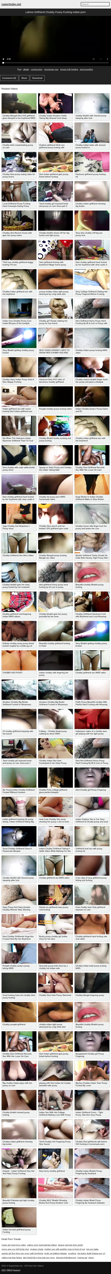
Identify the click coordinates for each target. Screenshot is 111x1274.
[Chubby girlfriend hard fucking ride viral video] (92, 924)
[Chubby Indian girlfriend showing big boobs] (92, 191)
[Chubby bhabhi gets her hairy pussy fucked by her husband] (19, 572)
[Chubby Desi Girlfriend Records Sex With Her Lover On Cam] (92, 455)
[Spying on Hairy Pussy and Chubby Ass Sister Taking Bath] (55, 455)
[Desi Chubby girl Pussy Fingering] (92, 778)
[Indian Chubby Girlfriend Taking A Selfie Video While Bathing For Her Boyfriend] (55, 836)
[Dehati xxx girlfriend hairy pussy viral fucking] (55, 895)
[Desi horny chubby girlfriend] (55, 1159)
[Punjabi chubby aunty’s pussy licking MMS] (19, 953)
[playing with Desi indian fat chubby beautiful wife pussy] (55, 1071)
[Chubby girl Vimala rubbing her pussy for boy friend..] (55, 309)
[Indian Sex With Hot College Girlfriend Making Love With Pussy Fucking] (55, 1100)
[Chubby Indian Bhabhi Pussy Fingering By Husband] (92, 1159)
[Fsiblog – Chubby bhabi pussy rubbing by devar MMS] (55, 719)
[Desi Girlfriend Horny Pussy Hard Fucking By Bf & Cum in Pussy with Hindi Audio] (92, 309)
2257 (3, 1270)
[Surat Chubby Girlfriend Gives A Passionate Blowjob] (19, 836)
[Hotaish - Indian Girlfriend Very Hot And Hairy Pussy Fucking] (19, 1159)
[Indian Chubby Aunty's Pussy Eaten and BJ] (92, 396)
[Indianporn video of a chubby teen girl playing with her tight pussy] (92, 719)
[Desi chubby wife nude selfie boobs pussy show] (19, 455)
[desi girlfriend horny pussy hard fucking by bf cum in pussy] (55, 572)
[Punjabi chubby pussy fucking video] (55, 396)
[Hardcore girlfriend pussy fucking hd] (92, 162)
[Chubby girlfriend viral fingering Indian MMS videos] (19, 602)
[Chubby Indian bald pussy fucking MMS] (92, 953)
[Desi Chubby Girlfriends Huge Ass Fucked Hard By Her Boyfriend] (19, 924)
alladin (26, 69)
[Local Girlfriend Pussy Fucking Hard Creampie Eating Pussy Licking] (19, 191)
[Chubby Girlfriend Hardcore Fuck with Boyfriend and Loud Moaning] (92, 602)
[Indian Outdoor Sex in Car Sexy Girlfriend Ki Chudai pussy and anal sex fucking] (92, 807)
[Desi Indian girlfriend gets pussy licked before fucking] (55, 162)
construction (36, 69)
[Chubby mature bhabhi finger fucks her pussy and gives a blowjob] (92, 367)
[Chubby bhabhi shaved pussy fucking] (19, 1100)
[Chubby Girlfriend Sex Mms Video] (19, 543)
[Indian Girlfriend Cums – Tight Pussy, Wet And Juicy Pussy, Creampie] (92, 1100)
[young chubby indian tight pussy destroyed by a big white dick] (55, 279)
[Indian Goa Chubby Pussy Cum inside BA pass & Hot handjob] (19, 309)
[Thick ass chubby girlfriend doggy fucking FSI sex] (19, 250)
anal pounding (86, 69)
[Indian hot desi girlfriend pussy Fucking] (19, 1217)
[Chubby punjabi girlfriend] (19, 1012)
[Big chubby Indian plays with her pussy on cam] (19, 1071)
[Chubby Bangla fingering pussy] (92, 983)
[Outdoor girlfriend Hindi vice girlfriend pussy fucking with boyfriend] (55, 133)
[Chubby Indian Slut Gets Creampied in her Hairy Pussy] (55, 748)
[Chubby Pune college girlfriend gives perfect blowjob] (55, 778)
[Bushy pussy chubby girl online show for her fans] (55, 924)
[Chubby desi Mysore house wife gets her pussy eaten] (19, 221)
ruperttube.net (11, 4)
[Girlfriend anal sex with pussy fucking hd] (92, 836)
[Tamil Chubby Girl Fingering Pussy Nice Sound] (55, 1129)
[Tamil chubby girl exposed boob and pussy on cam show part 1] (19, 748)
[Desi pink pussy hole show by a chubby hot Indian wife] (55, 953)
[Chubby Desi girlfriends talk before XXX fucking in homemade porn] (92, 1129)
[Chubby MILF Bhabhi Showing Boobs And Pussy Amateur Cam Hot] (55, 1188)
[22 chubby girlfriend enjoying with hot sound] (19, 719)
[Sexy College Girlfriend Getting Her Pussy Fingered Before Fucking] (92, 279)
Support (16, 1270)
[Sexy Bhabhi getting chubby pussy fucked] (19, 338)
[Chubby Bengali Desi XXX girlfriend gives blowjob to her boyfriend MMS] (19, 103)
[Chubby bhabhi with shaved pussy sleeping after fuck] (19, 866)
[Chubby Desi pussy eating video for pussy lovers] (19, 162)
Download (37, 78)
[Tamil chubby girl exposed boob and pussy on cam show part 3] (55, 191)
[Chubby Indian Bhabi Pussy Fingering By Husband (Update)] (92, 1188)
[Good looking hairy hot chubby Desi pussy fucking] (19, 983)
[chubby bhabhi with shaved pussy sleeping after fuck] (92, 103)
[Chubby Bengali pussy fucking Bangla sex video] (55, 543)
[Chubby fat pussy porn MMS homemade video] (55, 484)
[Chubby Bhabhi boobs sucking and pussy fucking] (55, 426)
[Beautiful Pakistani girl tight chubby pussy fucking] (19, 1188)
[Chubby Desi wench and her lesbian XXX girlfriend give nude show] (55, 514)
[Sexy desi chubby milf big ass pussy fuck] (92, 221)
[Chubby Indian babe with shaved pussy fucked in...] (92, 133)
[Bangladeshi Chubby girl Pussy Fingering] (92, 1041)
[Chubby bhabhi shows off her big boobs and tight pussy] (55, 221)
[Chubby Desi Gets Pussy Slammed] (55, 983)
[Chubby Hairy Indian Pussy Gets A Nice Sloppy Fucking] (19, 367)
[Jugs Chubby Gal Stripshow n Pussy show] (19, 514)
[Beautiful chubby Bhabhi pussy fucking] (92, 572)
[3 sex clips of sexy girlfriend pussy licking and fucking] (92, 866)
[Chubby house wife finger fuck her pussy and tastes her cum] (92, 514)
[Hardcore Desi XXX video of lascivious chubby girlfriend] (55, 367)
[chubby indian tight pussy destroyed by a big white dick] (55, 1012)
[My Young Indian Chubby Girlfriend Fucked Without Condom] (19, 778)
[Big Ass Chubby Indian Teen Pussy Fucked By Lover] (92, 1071)
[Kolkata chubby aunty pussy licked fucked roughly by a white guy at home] (19, 631)
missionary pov (51, 69)
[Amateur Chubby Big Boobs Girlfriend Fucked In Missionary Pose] (19, 690)
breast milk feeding (69, 69)
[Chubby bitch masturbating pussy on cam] (19, 133)
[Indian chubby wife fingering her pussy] (55, 660)
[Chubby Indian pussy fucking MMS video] (92, 338)
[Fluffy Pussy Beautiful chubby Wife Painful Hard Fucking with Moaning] (92, 690)
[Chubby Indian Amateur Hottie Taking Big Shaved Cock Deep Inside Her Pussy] (55, 103)
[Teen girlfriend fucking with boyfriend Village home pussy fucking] (55, 250)
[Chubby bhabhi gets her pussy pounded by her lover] (55, 602)
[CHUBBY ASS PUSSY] (19, 660)
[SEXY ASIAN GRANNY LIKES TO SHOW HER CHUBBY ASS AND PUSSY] (55, 338)
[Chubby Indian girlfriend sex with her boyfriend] (19, 279)
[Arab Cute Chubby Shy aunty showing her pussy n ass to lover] (55, 807)
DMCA (9, 1270)
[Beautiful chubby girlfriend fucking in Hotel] (55, 631)
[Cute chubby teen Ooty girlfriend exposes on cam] (92, 895)
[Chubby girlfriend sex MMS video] (92, 660)
